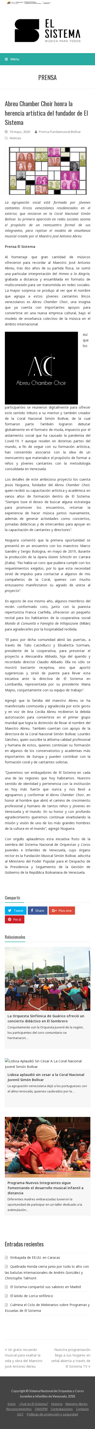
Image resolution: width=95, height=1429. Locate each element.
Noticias (15, 138)
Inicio (12, 1404)
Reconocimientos (19, 1409)
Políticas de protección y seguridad (52, 1414)
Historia (56, 1404)
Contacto (82, 1409)
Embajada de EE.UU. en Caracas (35, 1257)
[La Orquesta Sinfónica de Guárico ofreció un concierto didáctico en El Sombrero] (47, 979)
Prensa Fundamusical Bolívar (60, 131)
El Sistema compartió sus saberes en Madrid (45, 1286)
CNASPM (41, 1409)
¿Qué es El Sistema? (33, 1404)
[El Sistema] (47, 30)
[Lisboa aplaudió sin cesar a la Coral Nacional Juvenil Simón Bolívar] (47, 1063)
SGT (20, 1414)
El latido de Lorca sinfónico (31, 1295)
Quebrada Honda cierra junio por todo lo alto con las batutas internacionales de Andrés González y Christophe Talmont (47, 1272)
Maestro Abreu (76, 1404)
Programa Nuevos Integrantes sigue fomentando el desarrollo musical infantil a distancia (46, 1187)
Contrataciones (62, 1409)
